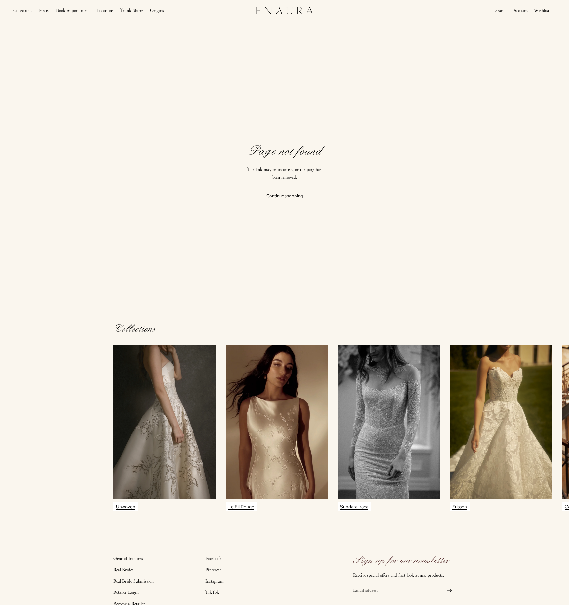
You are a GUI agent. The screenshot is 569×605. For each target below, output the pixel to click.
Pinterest (213, 570)
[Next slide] (450, 428)
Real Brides (123, 570)
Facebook (213, 558)
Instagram (214, 581)
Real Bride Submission (133, 581)
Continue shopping (284, 196)
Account (520, 10)
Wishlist (541, 10)
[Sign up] (450, 591)
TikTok (212, 592)
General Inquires (128, 558)
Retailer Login (126, 592)
